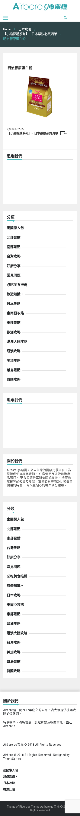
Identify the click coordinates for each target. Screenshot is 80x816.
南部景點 (13, 247)
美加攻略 (13, 361)
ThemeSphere (12, 758)
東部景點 (13, 323)
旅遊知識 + (15, 294)
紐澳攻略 (13, 351)
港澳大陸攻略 (17, 342)
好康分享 (13, 266)
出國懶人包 (15, 228)
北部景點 (13, 237)
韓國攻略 (13, 379)
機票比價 (9, 789)
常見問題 (13, 275)
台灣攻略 (13, 256)
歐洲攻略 (13, 332)
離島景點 (13, 370)
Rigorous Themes (30, 806)
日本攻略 (13, 304)
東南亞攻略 (15, 313)
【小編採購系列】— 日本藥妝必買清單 (32, 133)
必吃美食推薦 (17, 285)
